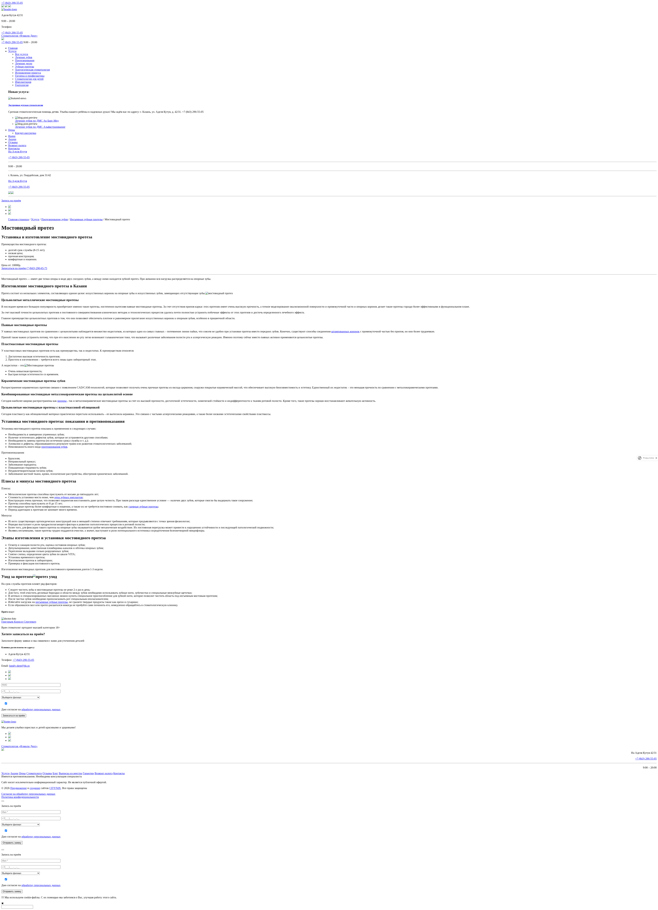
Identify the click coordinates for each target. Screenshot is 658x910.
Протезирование (24, 60)
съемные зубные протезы (143, 506)
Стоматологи (34, 773)
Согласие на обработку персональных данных (28, 793)
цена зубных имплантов (68, 497)
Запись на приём (11, 200)
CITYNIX (55, 788)
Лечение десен (23, 63)
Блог (55, 773)
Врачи (11, 136)
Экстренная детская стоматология (25, 105)
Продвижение (18, 788)
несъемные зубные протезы (51, 602)
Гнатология (21, 85)
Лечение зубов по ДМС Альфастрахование (40, 126)
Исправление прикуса (28, 72)
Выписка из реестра (70, 773)
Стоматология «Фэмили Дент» (19, 35)
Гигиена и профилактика (29, 75)
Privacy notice (648, 458)
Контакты (14, 148)
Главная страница (18, 219)
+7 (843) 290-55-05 (12, 2)
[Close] (2, 801)
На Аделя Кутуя (17, 151)
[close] (656, 458)
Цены (11, 130)
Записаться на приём (13, 268)
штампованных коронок (345, 331)
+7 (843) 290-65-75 (36, 268)
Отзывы (13, 142)
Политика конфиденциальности (20, 797)
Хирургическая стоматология (32, 69)
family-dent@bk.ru (19, 665)
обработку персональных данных (40, 709)
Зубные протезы (24, 66)
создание (35, 788)
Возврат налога (17, 145)
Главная (12, 48)
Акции (12, 139)
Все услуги (21, 54)
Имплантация (23, 82)
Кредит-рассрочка (25, 133)
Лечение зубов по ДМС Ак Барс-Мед (37, 120)
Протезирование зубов (54, 219)
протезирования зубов (54, 446)
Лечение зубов (23, 57)
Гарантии (88, 773)
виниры (62, 400)
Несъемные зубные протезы (86, 219)
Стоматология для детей (29, 78)
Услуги (12, 51)
